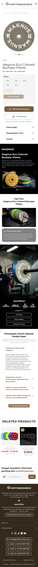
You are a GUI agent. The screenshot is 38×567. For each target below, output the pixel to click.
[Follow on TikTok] (18, 533)
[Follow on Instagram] (15, 533)
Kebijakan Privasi (28, 560)
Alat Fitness (13, 13)
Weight (6, 76)
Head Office (19, 504)
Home (5, 13)
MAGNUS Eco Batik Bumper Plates (28, 449)
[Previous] (6, 37)
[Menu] (2, 4)
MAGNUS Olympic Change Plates (10, 449)
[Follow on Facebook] (12, 533)
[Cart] (36, 4)
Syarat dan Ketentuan (9, 560)
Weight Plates (23, 13)
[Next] (31, 37)
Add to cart (13, 96)
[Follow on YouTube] (25, 533)
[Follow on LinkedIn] (22, 533)
